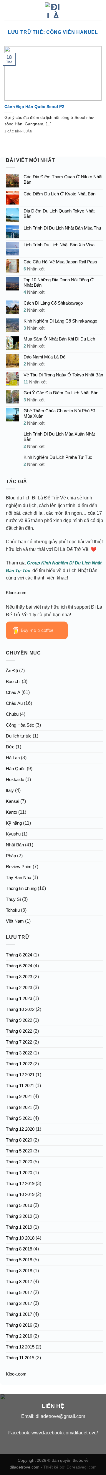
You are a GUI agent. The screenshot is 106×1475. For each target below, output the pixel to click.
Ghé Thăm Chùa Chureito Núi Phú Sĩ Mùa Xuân (59, 413)
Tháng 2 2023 (19, 987)
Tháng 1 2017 (19, 1314)
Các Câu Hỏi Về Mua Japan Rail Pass (60, 261)
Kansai (12, 801)
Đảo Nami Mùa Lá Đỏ (44, 356)
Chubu (12, 714)
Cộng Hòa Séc (20, 724)
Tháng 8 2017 (19, 1281)
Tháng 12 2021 (20, 1074)
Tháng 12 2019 (20, 1183)
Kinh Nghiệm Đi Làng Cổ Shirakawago (60, 320)
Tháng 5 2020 (19, 1150)
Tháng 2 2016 (19, 1335)
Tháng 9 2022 (19, 1020)
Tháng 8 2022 (19, 1031)
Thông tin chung (21, 888)
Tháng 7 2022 (19, 1041)
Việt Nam (15, 920)
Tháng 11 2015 (20, 1357)
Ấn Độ (12, 670)
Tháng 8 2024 (19, 954)
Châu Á (13, 692)
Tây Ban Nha (18, 877)
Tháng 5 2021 (19, 1118)
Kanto (11, 812)
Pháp (11, 855)
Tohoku (13, 910)
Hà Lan (13, 757)
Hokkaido (15, 779)
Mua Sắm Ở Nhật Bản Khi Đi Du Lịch (59, 338)
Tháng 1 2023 (19, 998)
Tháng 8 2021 (19, 1107)
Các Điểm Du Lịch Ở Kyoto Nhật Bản (59, 193)
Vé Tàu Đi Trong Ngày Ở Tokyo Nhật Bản (63, 374)
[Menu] (7, 10)
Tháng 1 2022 (19, 1063)
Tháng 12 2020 (20, 1129)
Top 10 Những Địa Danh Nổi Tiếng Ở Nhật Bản (59, 282)
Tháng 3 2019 (19, 1216)
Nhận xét (34, 268)
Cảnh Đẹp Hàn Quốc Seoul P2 (34, 106)
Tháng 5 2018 (19, 1259)
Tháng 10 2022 (20, 1009)
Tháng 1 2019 (19, 1227)
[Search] (99, 10)
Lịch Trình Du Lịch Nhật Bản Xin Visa (59, 244)
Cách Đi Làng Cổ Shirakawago (53, 302)
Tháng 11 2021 (20, 1085)
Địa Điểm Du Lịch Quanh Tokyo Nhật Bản (59, 213)
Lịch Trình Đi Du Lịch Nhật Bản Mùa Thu (62, 227)
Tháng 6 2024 (19, 965)
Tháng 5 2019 (19, 1205)
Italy (10, 790)
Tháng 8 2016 (19, 1325)
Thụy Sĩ (13, 899)
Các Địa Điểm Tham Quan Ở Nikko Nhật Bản (63, 179)
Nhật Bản (15, 844)
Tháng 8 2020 (19, 1139)
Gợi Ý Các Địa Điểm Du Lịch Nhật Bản (61, 392)
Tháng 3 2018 (19, 1270)
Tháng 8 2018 (19, 1248)
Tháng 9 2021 (19, 1096)
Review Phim (19, 866)
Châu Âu (14, 703)
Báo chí (13, 681)
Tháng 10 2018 (20, 1237)
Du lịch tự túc (19, 735)
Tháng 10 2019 (20, 1194)
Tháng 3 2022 (19, 1052)
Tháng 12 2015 (20, 1346)
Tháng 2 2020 (19, 1161)
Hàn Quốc (16, 768)
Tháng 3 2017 (19, 1303)
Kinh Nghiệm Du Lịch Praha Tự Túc (58, 457)
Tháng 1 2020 (19, 1172)
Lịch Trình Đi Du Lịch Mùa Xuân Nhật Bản (59, 436)
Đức (10, 746)
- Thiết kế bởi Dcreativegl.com (69, 1467)
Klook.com (16, 592)
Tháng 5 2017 (19, 1292)
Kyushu (13, 833)
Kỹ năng (14, 822)
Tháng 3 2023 (19, 976)
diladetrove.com (25, 1467)
